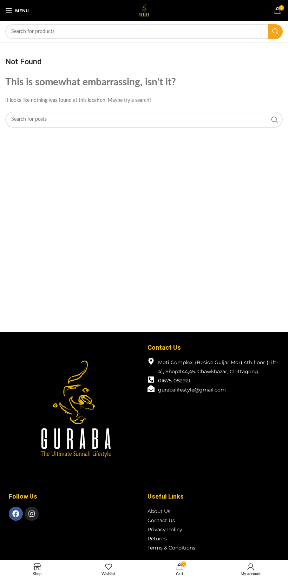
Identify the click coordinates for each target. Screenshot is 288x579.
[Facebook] (16, 514)
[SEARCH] (275, 31)
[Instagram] (32, 514)
